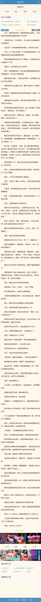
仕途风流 (4, 571)
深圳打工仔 (5, 568)
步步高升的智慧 (31, 25)
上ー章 (7, 547)
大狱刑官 (17, 21)
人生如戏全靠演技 (19, 568)
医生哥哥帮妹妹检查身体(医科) (11, 21)
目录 (16, 547)
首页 (10, 600)
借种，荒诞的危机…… (33, 21)
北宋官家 (17, 25)
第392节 (20, 2)
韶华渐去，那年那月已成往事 (10, 25)
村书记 (29, 571)
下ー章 (34, 547)
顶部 (31, 600)
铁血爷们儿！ (18, 571)
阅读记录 (16, 600)
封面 (25, 547)
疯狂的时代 (30, 568)
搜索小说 (24, 600)
